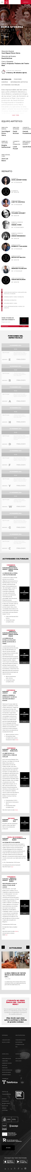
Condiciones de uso (6, 1058)
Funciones (18, 79)
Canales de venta (6, 1039)
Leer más (15, 115)
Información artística (19, 82)
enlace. (16, 810)
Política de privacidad (7, 1070)
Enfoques (11, 818)
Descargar (24, 323)
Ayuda (8, 1147)
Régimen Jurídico (6, 1103)
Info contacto (19, 1058)
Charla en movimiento (14, 837)
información (6, 79)
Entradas (25, 2)
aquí (12, 866)
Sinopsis (5, 82)
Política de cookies (6, 1072)
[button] (3, 947)
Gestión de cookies (6, 1074)
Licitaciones (5, 1110)
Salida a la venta (6, 1042)
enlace (16, 739)
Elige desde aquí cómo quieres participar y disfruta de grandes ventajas (15, 1020)
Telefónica (10, 1081)
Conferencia (11, 565)
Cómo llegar (18, 1060)
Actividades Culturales (11, 84)
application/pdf (13, 326)
